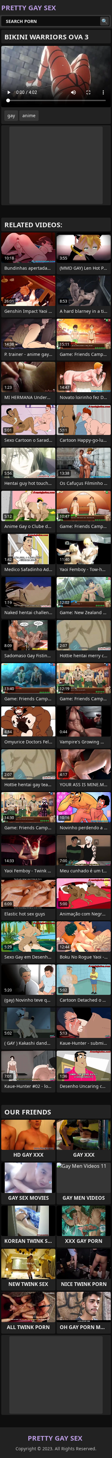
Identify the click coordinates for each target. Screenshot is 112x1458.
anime (28, 115)
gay (11, 115)
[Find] (104, 21)
